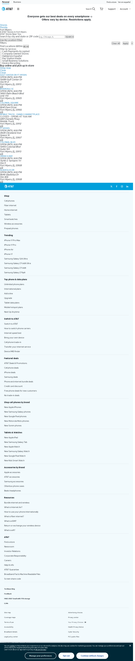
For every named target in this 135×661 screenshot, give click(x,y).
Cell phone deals (11, 367)
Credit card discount (13, 386)
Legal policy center (11, 637)
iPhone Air (8, 249)
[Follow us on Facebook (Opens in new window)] (116, 186)
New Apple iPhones (12, 407)
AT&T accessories (12, 476)
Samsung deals (11, 377)
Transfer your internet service (17, 346)
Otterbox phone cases (14, 486)
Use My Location (8, 40)
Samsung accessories (14, 481)
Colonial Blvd (7, 142)
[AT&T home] (7, 9)
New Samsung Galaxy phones (17, 411)
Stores (3, 25)
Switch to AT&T (11, 323)
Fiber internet (10, 205)
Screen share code (12, 578)
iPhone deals (9, 372)
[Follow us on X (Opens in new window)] (111, 186)
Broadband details (10, 632)
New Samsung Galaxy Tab (15, 442)
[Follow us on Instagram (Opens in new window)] (122, 186)
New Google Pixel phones (15, 416)
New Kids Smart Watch (14, 460)
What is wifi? (9, 530)
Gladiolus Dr (7, 169)
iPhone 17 (8, 254)
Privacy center (73, 617)
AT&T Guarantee (11, 569)
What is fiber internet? (14, 516)
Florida (3, 27)
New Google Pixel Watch (15, 455)
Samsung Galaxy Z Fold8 (15, 268)
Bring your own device (14, 337)
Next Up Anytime (11, 311)
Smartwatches (11, 219)
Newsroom (9, 546)
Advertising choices (75, 612)
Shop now (5, 67)
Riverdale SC (7, 88)
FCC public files (73, 637)
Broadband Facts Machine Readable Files (22, 574)
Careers (7, 560)
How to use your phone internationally (21, 511)
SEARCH (70, 36)
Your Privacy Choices (75, 622)
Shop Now (99, 16)
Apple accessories (12, 472)
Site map (7, 612)
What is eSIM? (10, 521)
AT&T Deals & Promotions (15, 363)
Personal (5, 2)
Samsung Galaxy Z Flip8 (14, 272)
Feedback (7, 594)
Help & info (9, 565)
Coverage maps (10, 617)
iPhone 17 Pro (10, 245)
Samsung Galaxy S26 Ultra (16, 258)
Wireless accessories (13, 223)
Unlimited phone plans (14, 284)
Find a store (111, 2)
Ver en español (124, 2)
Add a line (8, 293)
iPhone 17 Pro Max (12, 240)
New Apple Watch (12, 446)
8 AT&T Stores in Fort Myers (13, 32)
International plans (12, 289)
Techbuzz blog (9, 589)
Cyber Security (73, 632)
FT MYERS (5, 128)
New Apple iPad (11, 437)
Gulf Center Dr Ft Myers (13, 74)
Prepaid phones (11, 228)
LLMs (6, 603)
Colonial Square (9, 102)
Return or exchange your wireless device (22, 525)
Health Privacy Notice (76, 627)
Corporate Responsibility (15, 555)
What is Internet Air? (13, 507)
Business (17, 2)
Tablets (7, 214)
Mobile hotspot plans (13, 307)
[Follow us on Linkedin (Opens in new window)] (127, 186)
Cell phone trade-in (12, 342)
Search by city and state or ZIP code (19, 36)
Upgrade (8, 298)
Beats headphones (12, 490)
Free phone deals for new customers (20, 390)
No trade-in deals (11, 395)
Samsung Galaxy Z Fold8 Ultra (17, 263)
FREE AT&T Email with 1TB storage (17, 599)
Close (3, 70)
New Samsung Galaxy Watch (17, 451)
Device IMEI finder (12, 351)
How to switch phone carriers (17, 328)
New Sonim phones (12, 425)
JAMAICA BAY (6, 156)
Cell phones (9, 200)
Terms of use (9, 622)
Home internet (10, 210)
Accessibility (8, 627)
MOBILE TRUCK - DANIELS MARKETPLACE (20, 114)
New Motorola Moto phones (16, 421)
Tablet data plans (11, 302)
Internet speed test (12, 333)
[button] (18, 9)
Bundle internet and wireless (16, 502)
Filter (19, 40)
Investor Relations (12, 551)
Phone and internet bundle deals (18, 381)
